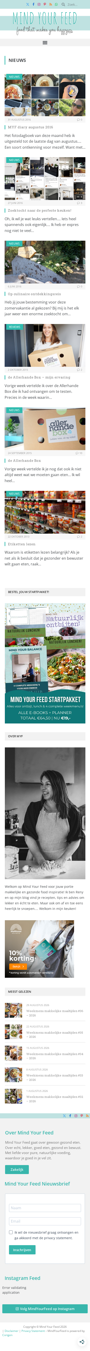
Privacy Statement (33, 1331)
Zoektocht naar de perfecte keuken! (39, 210)
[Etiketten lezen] (45, 512)
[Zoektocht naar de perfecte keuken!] (45, 178)
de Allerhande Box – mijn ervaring (39, 377)
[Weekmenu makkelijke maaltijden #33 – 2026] (13, 1074)
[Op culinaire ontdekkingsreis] (45, 262)
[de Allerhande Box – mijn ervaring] (45, 345)
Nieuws (14, 77)
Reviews (14, 327)
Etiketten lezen (22, 544)
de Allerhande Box (24, 460)
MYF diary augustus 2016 (30, 127)
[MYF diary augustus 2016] (45, 95)
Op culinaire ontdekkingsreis (34, 294)
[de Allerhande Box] (45, 428)
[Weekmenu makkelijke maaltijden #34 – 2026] (13, 1053)
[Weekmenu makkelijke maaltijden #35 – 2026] (13, 1031)
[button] (45, 42)
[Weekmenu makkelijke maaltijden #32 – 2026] (13, 1096)
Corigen (7, 1335)
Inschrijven (22, 1250)
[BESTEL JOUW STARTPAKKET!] (45, 663)
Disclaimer (11, 1331)
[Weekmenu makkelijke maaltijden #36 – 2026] (13, 1010)
